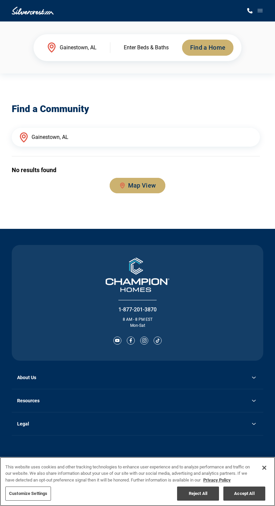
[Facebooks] (131, 341)
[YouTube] (117, 341)
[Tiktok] (158, 341)
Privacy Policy (217, 480)
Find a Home (208, 47)
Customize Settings (28, 493)
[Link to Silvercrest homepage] (33, 11)
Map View (142, 185)
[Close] (264, 467)
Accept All (244, 493)
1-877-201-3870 (137, 309)
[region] (137, 481)
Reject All (198, 493)
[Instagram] (144, 341)
